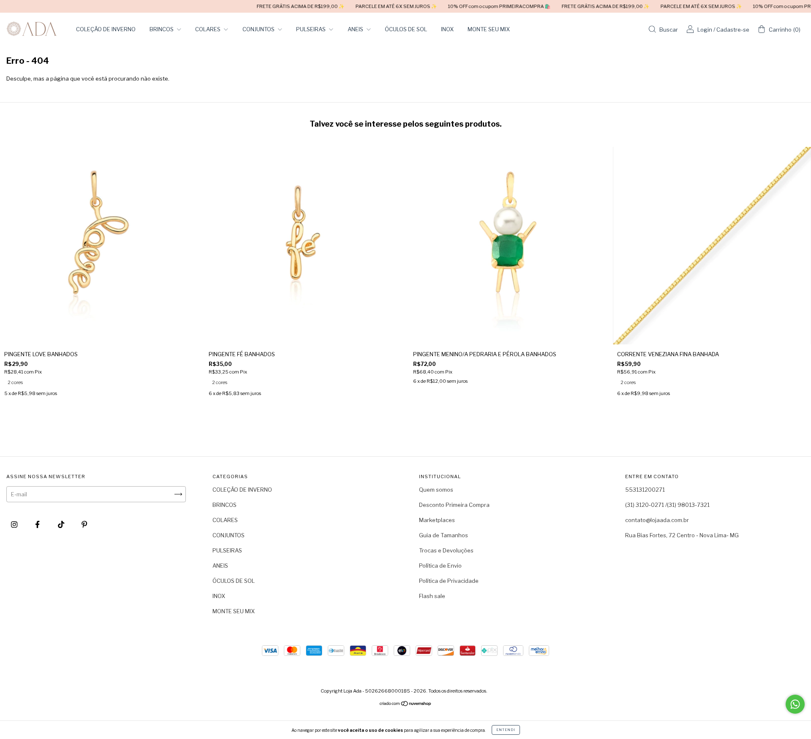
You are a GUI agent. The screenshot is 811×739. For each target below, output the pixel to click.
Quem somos (436, 489)
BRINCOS (162, 29)
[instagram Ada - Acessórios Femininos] (14, 524)
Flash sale (432, 596)
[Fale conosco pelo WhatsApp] (795, 704)
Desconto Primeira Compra (454, 504)
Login (704, 29)
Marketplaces (437, 520)
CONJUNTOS (259, 29)
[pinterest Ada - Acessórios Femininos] (84, 524)
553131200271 (645, 489)
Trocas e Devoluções (446, 550)
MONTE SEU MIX (489, 29)
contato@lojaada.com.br (657, 520)
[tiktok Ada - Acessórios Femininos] (61, 524)
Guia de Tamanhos (443, 535)
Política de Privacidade (449, 580)
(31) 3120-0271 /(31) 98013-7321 (667, 504)
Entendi (505, 730)
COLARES (208, 29)
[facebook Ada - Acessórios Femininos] (38, 524)
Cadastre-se (732, 29)
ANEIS (356, 29)
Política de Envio (440, 565)
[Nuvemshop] (405, 704)
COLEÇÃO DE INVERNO (106, 29)
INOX (447, 29)
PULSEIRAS (311, 29)
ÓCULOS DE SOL (406, 29)
